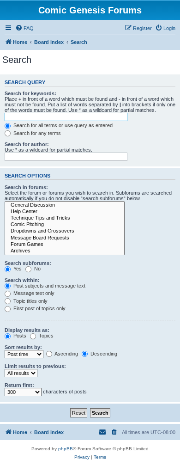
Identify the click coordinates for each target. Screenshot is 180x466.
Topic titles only (30, 301)
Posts (19, 335)
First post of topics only (39, 308)
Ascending (66, 353)
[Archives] (65, 251)
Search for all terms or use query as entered (62, 125)
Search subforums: (28, 263)
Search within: (22, 280)
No (37, 268)
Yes (17, 268)
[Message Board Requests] (65, 238)
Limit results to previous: (35, 366)
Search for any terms (36, 133)
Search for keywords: (30, 93)
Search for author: (27, 144)
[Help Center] (65, 211)
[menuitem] (24, 28)
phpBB (65, 448)
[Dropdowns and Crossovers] (65, 231)
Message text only (33, 293)
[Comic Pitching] (65, 224)
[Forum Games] (65, 244)
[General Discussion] (65, 205)
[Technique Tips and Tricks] (65, 218)
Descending (103, 353)
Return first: (19, 385)
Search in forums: (26, 187)
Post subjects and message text (48, 285)
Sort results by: (23, 347)
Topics (45, 335)
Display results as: (27, 330)
